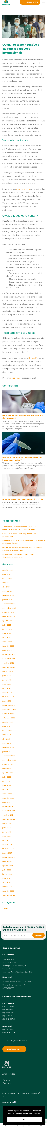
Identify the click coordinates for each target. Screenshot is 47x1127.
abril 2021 (6, 840)
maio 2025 (6, 633)
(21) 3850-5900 (8, 1006)
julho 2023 (6, 726)
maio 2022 (6, 785)
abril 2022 (6, 790)
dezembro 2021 (8, 807)
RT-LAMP (32, 358)
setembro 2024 (8, 667)
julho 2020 (6, 870)
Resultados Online (14, 1049)
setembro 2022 (8, 769)
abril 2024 (6, 688)
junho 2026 (7, 578)
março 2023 (7, 743)
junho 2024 (7, 680)
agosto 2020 (7, 866)
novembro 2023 (9, 709)
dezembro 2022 (8, 756)
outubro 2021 (7, 815)
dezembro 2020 (9, 857)
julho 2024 (6, 676)
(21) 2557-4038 (7, 1013)
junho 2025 (7, 629)
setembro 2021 (8, 819)
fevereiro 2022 (8, 798)
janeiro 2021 (7, 853)
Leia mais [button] (36, 1113)
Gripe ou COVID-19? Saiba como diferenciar (23, 499)
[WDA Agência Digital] (15, 1102)
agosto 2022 (7, 773)
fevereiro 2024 (8, 697)
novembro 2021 (8, 811)
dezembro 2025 (8, 604)
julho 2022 (6, 777)
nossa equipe (16, 378)
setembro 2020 (8, 861)
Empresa (6, 1080)
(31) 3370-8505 (7, 1029)
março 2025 (7, 642)
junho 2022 (7, 781)
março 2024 (7, 693)
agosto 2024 (7, 671)
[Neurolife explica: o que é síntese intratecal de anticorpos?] (23, 401)
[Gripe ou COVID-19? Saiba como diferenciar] (23, 485)
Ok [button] (24, 1119)
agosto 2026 (7, 570)
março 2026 (7, 591)
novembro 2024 (9, 659)
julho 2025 (6, 625)
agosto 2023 (7, 722)
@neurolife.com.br (14, 1041)
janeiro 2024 (7, 701)
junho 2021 (6, 832)
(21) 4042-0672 (8, 1019)
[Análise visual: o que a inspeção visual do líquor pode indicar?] (23, 443)
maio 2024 (6, 684)
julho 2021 (6, 828)
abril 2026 (6, 587)
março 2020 (7, 887)
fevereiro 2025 (8, 646)
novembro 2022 (9, 760)
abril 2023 (6, 739)
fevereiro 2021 (8, 849)
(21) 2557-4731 (7, 1016)
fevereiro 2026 (8, 595)
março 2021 (7, 845)
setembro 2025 (8, 616)
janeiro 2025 (7, 650)
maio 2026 (6, 583)
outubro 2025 (8, 612)
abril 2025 (6, 638)
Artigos (5, 908)
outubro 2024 (8, 663)
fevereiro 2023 (8, 747)
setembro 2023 (8, 718)
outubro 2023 (8, 714)
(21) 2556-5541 (7, 1010)
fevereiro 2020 (8, 891)
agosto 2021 (7, 823)
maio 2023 (6, 735)
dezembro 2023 (8, 705)
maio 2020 (6, 878)
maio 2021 (6, 836)
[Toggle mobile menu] (43, 2)
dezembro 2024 (8, 655)
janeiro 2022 (7, 802)
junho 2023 (7, 731)
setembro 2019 (8, 895)
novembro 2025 (9, 608)
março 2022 (7, 794)
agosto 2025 (7, 621)
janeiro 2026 (7, 600)
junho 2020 (7, 874)
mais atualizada (23, 189)
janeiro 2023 (7, 752)
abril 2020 (6, 883)
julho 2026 (6, 574)
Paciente (6, 1083)
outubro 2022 (8, 764)
